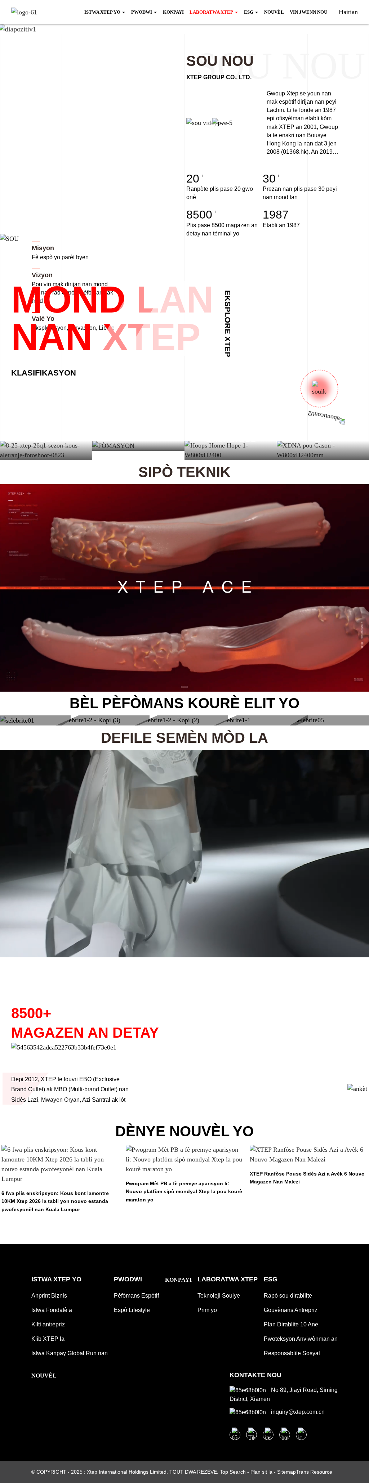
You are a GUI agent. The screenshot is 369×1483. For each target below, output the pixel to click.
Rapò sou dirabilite (288, 1296)
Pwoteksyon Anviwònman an (301, 1339)
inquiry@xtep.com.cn (297, 1412)
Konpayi (178, 1280)
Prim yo (207, 1310)
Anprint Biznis (49, 1296)
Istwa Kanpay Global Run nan (69, 1353)
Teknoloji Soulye (218, 1296)
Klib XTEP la (48, 1339)
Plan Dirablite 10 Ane (291, 1324)
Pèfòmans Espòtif (136, 1296)
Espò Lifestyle (132, 1310)
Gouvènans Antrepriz (290, 1310)
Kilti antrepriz (48, 1324)
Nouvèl (44, 1375)
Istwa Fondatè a (51, 1310)
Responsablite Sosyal (292, 1353)
